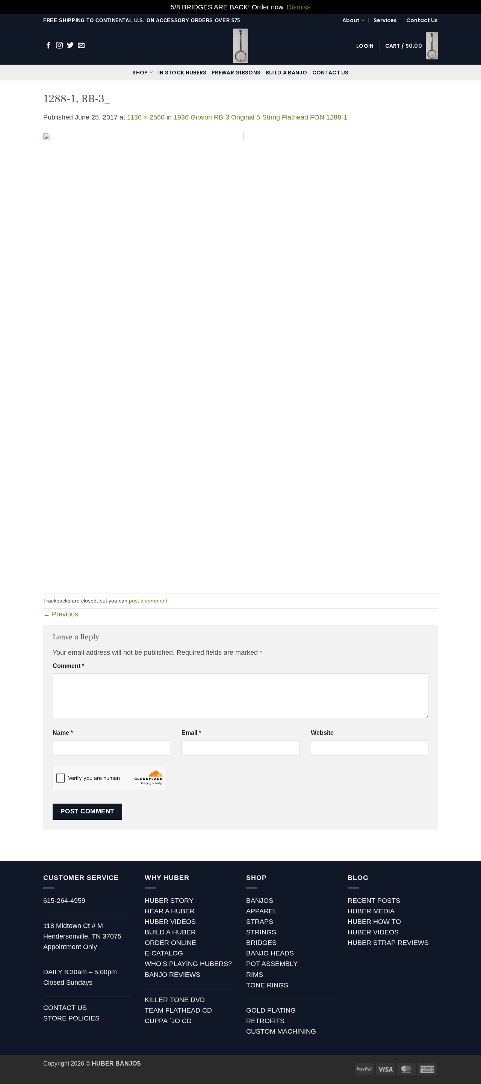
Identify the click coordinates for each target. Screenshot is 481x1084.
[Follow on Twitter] (70, 46)
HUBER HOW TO (374, 921)
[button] (365, 45)
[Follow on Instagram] (59, 46)
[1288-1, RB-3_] (143, 357)
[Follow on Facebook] (48, 46)
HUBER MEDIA (371, 911)
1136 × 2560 (146, 117)
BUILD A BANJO (286, 72)
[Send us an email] (81, 46)
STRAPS (259, 921)
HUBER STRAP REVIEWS (388, 942)
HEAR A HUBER (170, 911)
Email (191, 733)
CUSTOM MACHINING (281, 1031)
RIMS (254, 974)
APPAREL (261, 911)
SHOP (140, 72)
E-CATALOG (164, 953)
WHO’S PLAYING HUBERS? (188, 963)
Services (385, 20)
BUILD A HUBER (170, 932)
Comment (68, 666)
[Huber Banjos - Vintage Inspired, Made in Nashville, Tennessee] (240, 46)
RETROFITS (265, 1021)
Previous (60, 614)
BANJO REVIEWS (172, 974)
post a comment (148, 601)
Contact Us (422, 20)
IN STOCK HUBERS (182, 72)
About (351, 20)
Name (63, 733)
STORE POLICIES (71, 1018)
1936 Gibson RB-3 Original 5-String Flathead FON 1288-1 (260, 117)
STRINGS (261, 932)
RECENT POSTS (374, 900)
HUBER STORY (169, 900)
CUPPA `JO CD (168, 1021)
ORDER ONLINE (170, 942)
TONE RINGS (267, 985)
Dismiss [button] (298, 7)
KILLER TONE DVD (175, 1000)
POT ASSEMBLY (272, 963)
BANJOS (259, 900)
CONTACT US (330, 72)
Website (322, 733)
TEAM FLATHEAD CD (178, 1010)
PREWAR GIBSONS (236, 72)
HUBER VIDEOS (170, 921)
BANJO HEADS (270, 953)
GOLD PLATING (271, 1010)
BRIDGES (261, 942)
